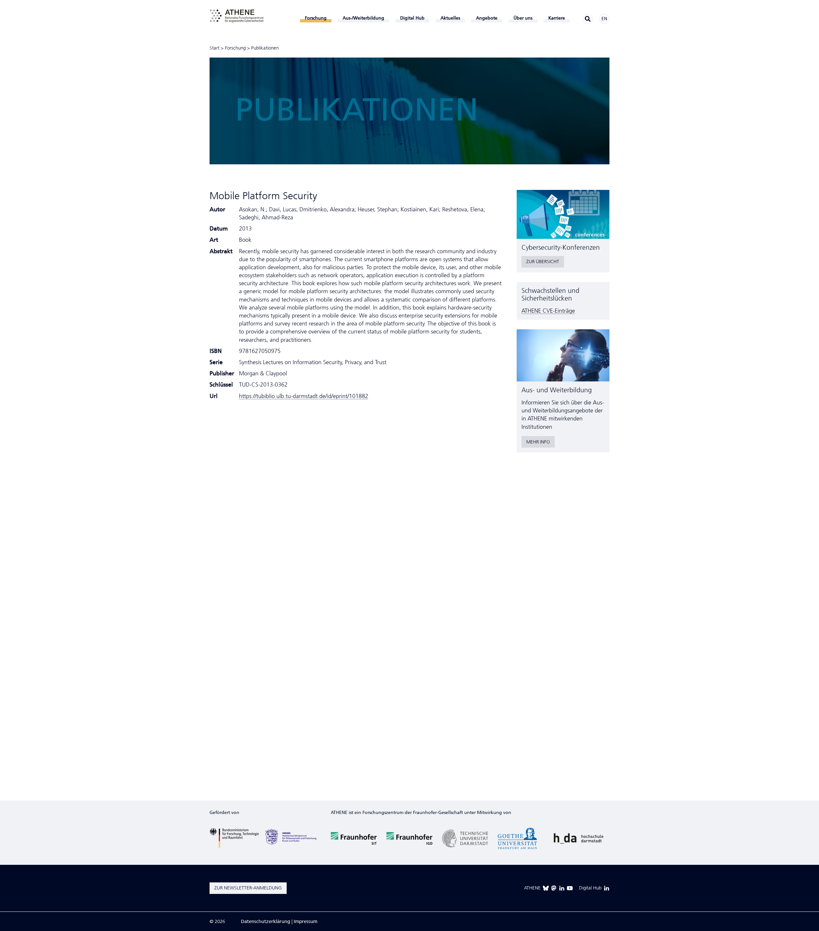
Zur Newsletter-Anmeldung (248, 888)
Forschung (235, 48)
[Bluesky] (546, 888)
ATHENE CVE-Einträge (548, 310)
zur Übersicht (542, 261)
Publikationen (265, 48)
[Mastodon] (554, 888)
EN (604, 18)
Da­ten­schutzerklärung (265, 921)
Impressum (305, 921)
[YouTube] (570, 888)
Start (214, 48)
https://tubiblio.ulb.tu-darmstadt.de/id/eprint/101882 (303, 396)
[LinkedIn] (562, 888)
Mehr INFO (538, 442)
